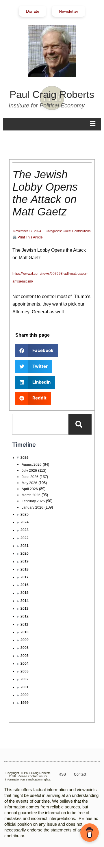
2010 (25, 632)
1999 (25, 703)
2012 (25, 616)
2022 (25, 538)
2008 (25, 648)
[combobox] (40, 424)
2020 (25, 554)
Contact (80, 774)
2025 (25, 514)
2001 (25, 687)
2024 (25, 522)
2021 (25, 546)
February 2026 (33, 501)
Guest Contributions (77, 231)
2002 (25, 679)
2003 (25, 671)
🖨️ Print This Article (27, 237)
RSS (62, 774)
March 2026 (31, 495)
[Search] (80, 424)
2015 (25, 593)
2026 (25, 458)
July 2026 (29, 471)
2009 (25, 640)
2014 (25, 601)
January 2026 (32, 507)
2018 (25, 569)
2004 (25, 664)
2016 (25, 585)
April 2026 (30, 489)
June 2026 (30, 477)
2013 (25, 609)
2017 (25, 577)
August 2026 (32, 465)
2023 (25, 530)
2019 (25, 561)
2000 (25, 695)
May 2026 (29, 483)
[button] (36, 350)
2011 (24, 624)
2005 (25, 656)
